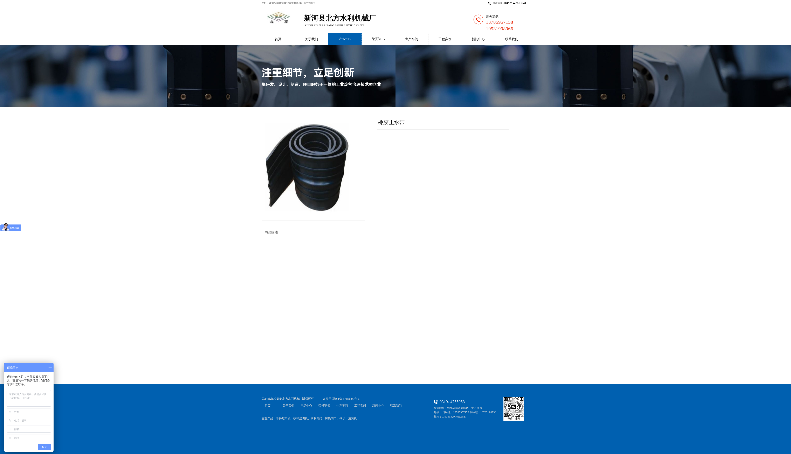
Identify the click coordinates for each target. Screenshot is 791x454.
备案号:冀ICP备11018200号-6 (341, 398)
